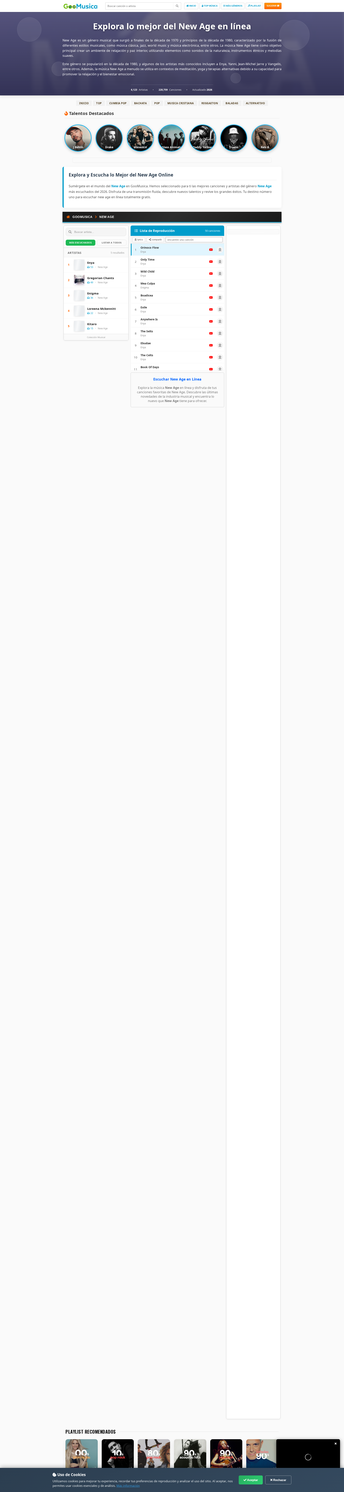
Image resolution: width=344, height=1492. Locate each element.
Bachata (140, 103)
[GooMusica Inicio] (82, 6)
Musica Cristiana (180, 103)
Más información (128, 1486)
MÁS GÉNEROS (233, 6)
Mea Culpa (148, 283)
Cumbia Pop (118, 103)
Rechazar (279, 1480)
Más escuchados (80, 242)
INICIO (192, 6)
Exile (144, 307)
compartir (156, 239)
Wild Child (147, 271)
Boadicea (147, 295)
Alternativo (255, 103)
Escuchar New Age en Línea (177, 379)
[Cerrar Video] (335, 1443)
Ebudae (146, 343)
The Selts (147, 331)
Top (99, 103)
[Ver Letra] (220, 249)
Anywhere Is (149, 319)
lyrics (140, 239)
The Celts (147, 355)
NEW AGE (106, 217)
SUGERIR (272, 6)
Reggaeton (209, 103)
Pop (157, 103)
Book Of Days (150, 367)
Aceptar (252, 1480)
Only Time (147, 259)
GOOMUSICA (82, 217)
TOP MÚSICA (210, 6)
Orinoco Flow (150, 247)
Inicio (84, 103)
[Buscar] (177, 6)
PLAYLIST (255, 6)
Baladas (232, 103)
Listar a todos (112, 242)
